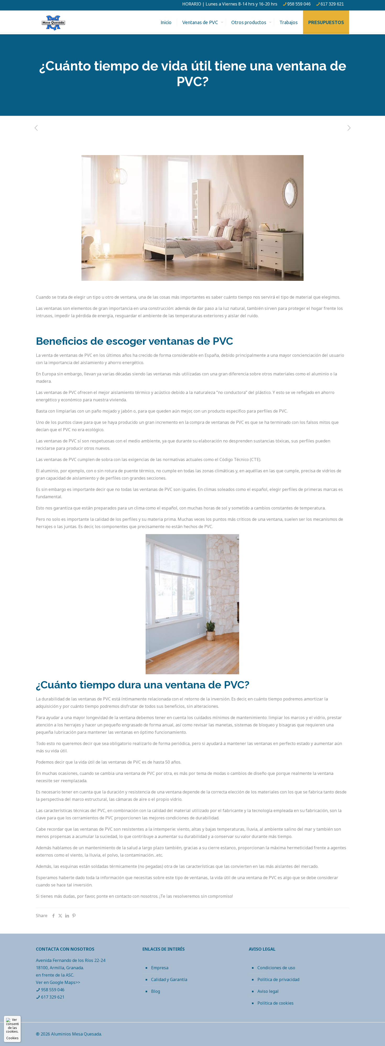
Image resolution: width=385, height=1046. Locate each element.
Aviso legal (268, 991)
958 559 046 (299, 4)
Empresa (159, 968)
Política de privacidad (278, 979)
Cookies (12, 1038)
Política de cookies (275, 1003)
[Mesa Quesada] (53, 22)
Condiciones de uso (276, 968)
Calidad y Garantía (169, 979)
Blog (155, 991)
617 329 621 (332, 4)
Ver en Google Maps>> (58, 982)
